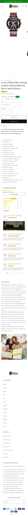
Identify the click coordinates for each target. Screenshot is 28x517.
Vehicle (5, 423)
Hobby (4, 416)
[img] (11, 215)
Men (4, 395)
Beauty (5, 388)
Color (2, 101)
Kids (4, 398)
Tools (4, 426)
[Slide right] (17, 77)
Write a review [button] (14, 194)
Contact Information (8, 450)
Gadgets (5, 419)
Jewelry (5, 412)
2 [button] (10, 273)
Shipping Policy (7, 439)
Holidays (5, 409)
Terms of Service (7, 436)
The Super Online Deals (15, 514)
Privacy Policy (6, 446)
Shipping (8, 98)
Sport (4, 402)
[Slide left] (10, 77)
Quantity (3, 108)
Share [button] (4, 126)
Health (5, 384)
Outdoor (5, 405)
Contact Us (6, 457)
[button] (2, 6)
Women (5, 391)
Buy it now (14, 121)
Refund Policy (6, 443)
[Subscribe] (23, 502)
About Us (5, 453)
